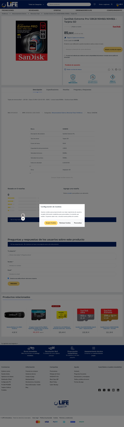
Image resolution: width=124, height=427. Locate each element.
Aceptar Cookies (51, 223)
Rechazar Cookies (65, 223)
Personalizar (78, 223)
